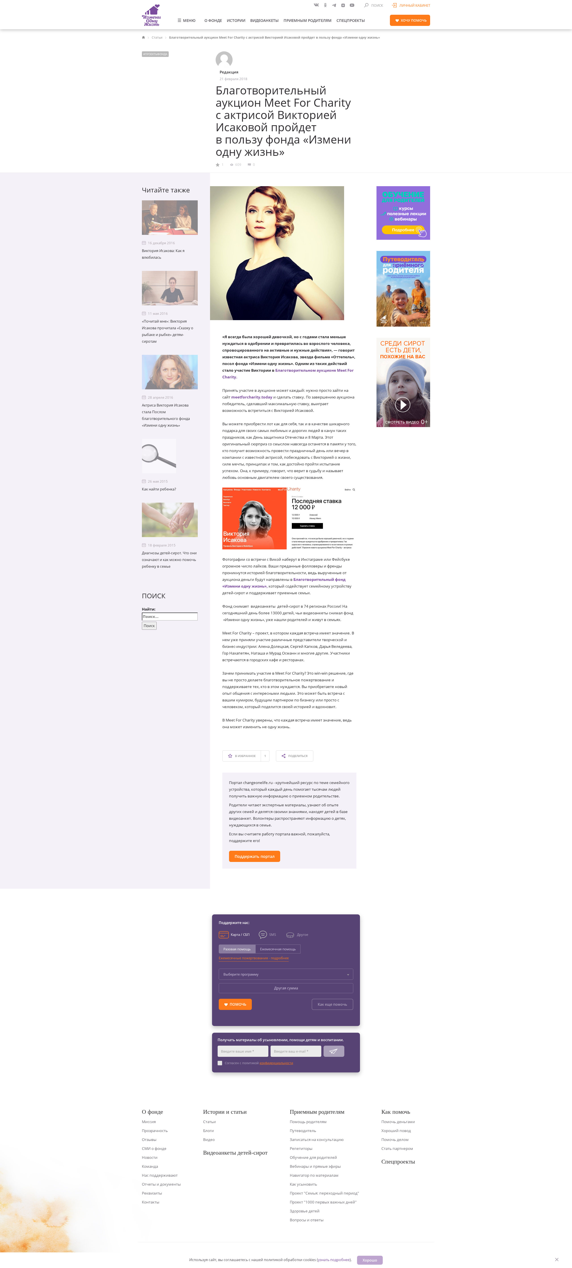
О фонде (213, 20)
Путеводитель (303, 1130)
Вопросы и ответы (307, 1219)
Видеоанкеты (264, 20)
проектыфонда (156, 54)
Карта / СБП (240, 934)
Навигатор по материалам (314, 1175)
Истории (236, 20)
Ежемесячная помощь (278, 949)
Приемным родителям (308, 20)
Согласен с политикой (259, 1063)
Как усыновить (303, 1184)
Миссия (149, 1121)
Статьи (157, 37)
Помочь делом (395, 1139)
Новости (150, 1157)
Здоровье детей (305, 1211)
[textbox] (286, 974)
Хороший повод (396, 1130)
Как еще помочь (332, 1004)
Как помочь (395, 1112)
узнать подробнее (334, 1259)
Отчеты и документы (161, 1184)
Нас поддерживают (160, 1175)
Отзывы (149, 1139)
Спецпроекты (350, 20)
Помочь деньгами (398, 1121)
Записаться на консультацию (317, 1139)
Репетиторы (301, 1148)
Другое (302, 934)
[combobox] (286, 974)
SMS (272, 934)
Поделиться (297, 756)
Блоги (208, 1130)
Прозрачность (155, 1130)
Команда (150, 1166)
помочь (414, 20)
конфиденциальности (276, 1063)
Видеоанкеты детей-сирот (235, 1152)
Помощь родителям (308, 1121)
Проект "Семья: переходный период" (324, 1193)
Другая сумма (286, 988)
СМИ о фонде (154, 1148)
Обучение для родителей (313, 1157)
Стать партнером (397, 1148)
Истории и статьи (225, 1112)
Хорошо (370, 1260)
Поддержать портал (255, 856)
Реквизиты (152, 1193)
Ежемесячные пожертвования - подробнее (254, 958)
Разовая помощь (237, 949)
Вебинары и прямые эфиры (315, 1166)
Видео (209, 1139)
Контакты (150, 1202)
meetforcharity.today (251, 397)
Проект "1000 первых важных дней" (323, 1202)
